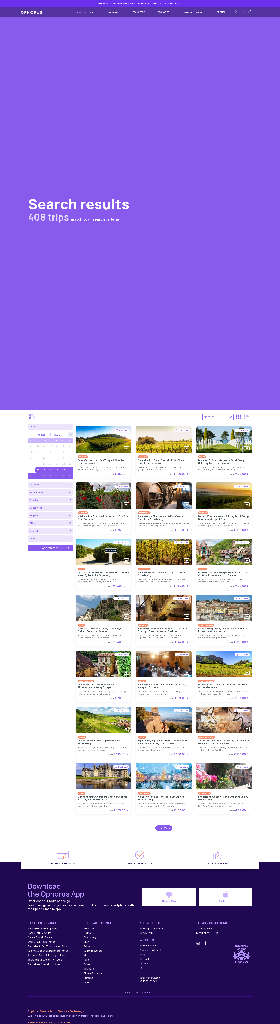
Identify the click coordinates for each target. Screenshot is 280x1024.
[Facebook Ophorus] (206, 944)
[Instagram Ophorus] (199, 944)
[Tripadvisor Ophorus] (241, 953)
